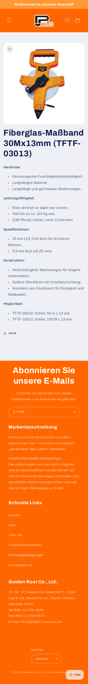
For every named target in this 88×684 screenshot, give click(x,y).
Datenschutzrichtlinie (25, 545)
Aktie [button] (12, 333)
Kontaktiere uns (20, 565)
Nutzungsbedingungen (26, 555)
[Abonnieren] (74, 412)
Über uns (15, 535)
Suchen (14, 515)
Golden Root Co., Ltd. (36, 672)
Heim (12, 525)
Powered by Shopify (63, 672)
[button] (9, 20)
